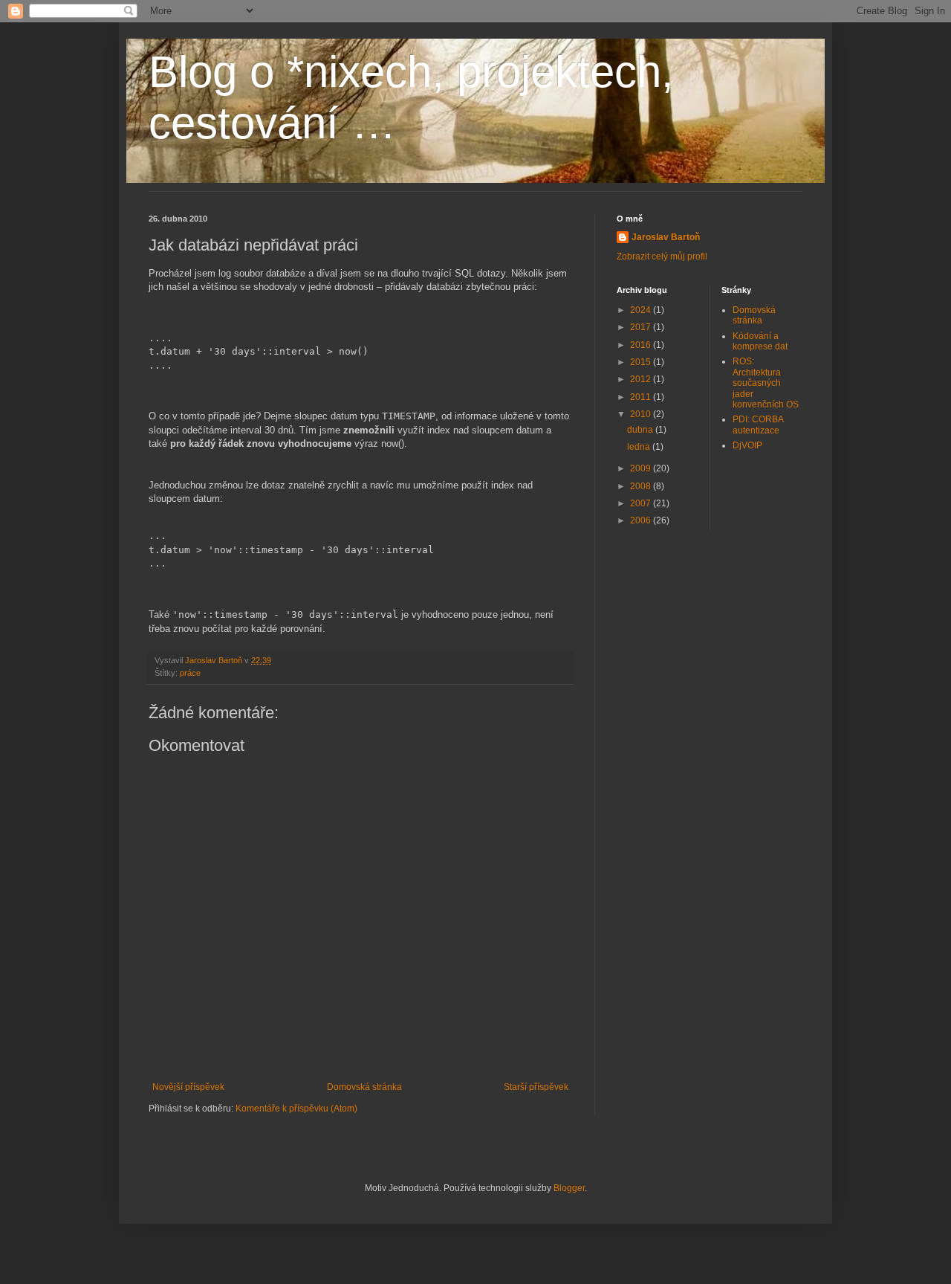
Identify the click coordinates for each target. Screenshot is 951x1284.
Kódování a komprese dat (760, 341)
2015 (641, 362)
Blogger (569, 1188)
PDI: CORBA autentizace (758, 424)
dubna (641, 430)
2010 (641, 414)
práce (190, 672)
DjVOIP (747, 445)
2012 (641, 379)
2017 (641, 327)
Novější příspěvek (188, 1087)
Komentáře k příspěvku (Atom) (296, 1108)
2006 (641, 520)
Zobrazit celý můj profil (662, 256)
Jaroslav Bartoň (666, 237)
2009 (641, 468)
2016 (641, 345)
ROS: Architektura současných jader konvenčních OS (766, 383)
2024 (641, 310)
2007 (641, 503)
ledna (639, 447)
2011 (641, 397)
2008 (641, 486)
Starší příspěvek (536, 1087)
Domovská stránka (364, 1087)
